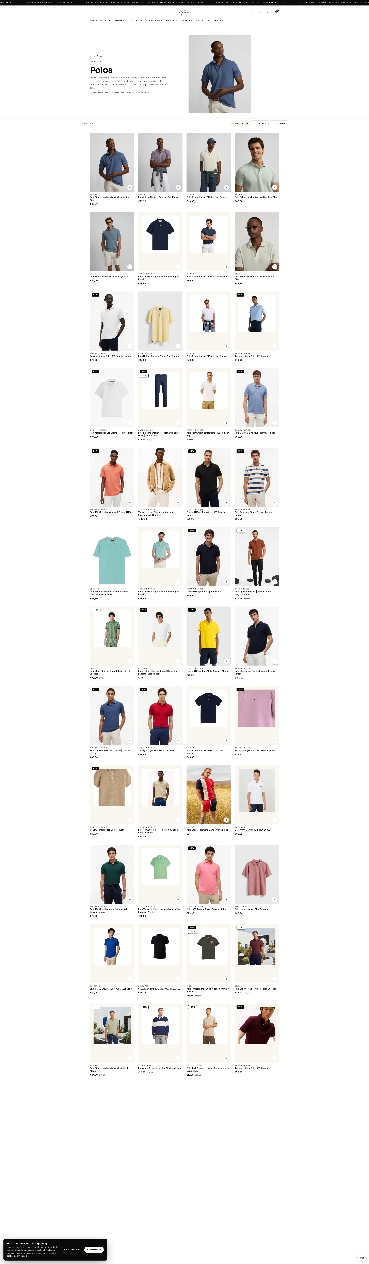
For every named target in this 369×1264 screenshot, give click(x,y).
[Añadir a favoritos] (130, 136)
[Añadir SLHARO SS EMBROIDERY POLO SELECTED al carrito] (129, 979)
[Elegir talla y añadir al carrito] (129, 187)
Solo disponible (241, 123)
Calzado (136, 20)
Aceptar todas (94, 1250)
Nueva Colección (100, 20)
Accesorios (154, 20)
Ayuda (218, 20)
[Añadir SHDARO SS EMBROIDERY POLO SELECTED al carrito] (178, 979)
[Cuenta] (260, 12)
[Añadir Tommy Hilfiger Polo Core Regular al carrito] (129, 820)
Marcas (171, 20)
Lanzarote (202, 20)
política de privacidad (17, 1256)
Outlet (186, 20)
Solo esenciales (72, 1250)
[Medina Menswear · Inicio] (184, 12)
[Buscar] (252, 12)
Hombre (120, 20)
